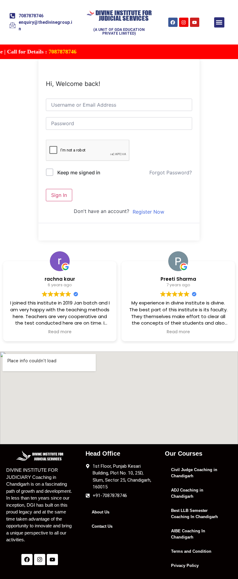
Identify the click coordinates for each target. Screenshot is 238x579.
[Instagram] (183, 22)
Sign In (59, 195)
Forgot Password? (170, 172)
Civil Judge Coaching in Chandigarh (194, 472)
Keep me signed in (78, 172)
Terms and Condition (191, 551)
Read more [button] (60, 332)
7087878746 (56, 52)
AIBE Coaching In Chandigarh (188, 534)
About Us (100, 512)
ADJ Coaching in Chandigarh (187, 493)
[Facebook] (173, 22)
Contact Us (102, 526)
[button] (219, 22)
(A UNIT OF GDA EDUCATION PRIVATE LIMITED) (119, 32)
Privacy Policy (185, 565)
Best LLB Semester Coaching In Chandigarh (194, 513)
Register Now (148, 212)
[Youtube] (194, 22)
